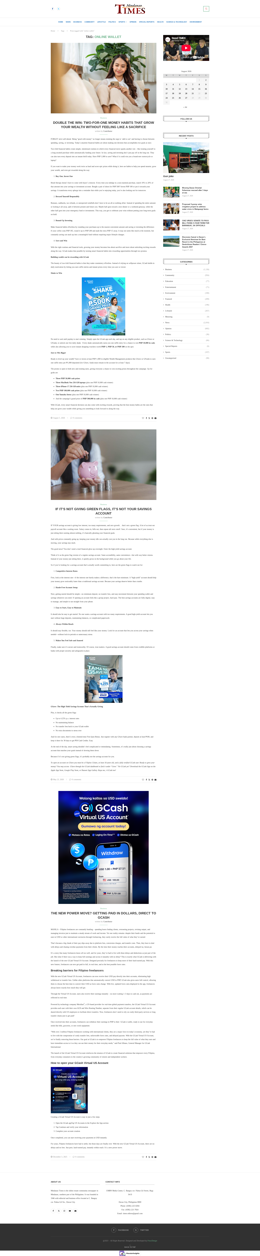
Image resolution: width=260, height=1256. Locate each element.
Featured (187, 299)
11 (173, 89)
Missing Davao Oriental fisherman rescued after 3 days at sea (195, 190)
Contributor (107, 131)
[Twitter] (58, 9)
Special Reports (146, 22)
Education (187, 281)
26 (180, 98)
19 (180, 93)
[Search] (206, 9)
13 (186, 89)
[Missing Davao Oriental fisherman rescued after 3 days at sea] (171, 192)
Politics (112, 22)
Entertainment (187, 287)
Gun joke (168, 176)
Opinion (133, 22)
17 (167, 93)
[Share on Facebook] (146, 418)
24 (167, 98)
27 (186, 98)
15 (199, 89)
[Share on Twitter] (149, 418)
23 (206, 93)
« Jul (185, 107)
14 (193, 89)
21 (193, 93)
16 (206, 89)
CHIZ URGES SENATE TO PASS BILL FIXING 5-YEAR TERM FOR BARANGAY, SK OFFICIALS (195, 223)
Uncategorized (187, 358)
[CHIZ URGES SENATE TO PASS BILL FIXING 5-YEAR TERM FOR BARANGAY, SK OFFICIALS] (171, 225)
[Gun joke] (186, 157)
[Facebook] (52, 9)
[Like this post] (143, 418)
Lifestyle (101, 22)
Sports (121, 22)
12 (180, 89)
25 (173, 98)
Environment (196, 22)
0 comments (77, 418)
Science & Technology (176, 22)
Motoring (187, 317)
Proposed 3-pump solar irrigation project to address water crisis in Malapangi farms (195, 206)
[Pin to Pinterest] (152, 418)
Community (89, 22)
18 (173, 93)
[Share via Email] (155, 418)
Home (60, 22)
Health (160, 22)
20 (186, 93)
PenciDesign (152, 1241)
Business (77, 22)
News (68, 22)
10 (167, 89)
